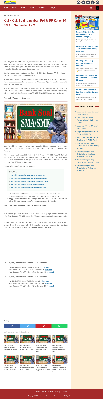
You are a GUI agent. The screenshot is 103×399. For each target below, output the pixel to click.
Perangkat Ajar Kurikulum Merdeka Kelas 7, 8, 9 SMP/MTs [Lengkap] (85, 34)
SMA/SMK (53, 8)
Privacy (64, 392)
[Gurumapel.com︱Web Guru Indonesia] (11, 2)
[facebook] (78, 2)
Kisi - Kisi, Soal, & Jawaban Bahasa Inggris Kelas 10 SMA (29, 178)
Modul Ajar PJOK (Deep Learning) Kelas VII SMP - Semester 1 (85, 63)
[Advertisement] (35, 44)
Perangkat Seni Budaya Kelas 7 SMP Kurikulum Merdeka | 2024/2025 (87, 48)
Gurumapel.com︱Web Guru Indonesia (52, 396)
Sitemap (57, 392)
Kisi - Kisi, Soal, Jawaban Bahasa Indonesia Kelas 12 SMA (29, 181)
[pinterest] (44, 326)
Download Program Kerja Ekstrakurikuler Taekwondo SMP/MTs (86, 168)
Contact (50, 392)
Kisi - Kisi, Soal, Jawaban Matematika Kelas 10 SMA (27, 184)
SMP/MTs (42, 8)
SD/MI (32, 8)
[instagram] (97, 2)
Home (6, 8)
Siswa (13, 8)
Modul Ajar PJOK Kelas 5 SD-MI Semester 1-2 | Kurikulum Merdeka (86, 77)
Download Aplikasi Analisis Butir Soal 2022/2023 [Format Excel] (87, 92)
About (44, 392)
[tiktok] (92, 2)
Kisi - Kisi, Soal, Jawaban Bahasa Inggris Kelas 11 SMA (28, 175)
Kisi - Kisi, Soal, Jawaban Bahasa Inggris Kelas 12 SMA (28, 188)
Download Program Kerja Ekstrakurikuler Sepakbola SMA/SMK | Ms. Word (86, 154)
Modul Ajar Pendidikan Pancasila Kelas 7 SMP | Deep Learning (87, 120)
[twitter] (83, 2)
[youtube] (88, 2)
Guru (23, 8)
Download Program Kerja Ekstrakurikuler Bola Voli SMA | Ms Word (88, 145)
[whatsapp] (59, 326)
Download (45, 267)
